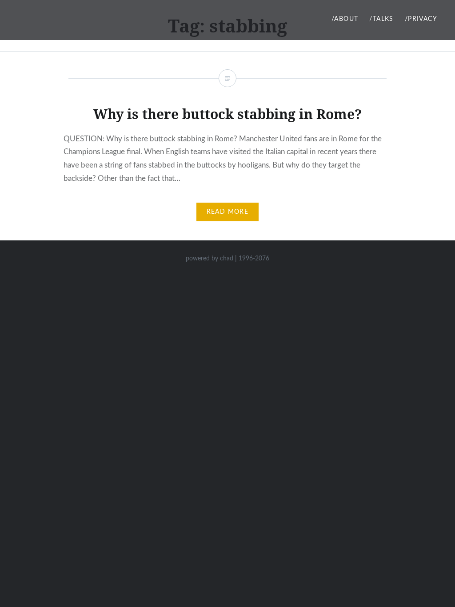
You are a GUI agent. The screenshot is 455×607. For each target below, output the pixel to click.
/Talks (381, 19)
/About (344, 19)
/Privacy (421, 19)
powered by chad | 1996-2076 (227, 259)
